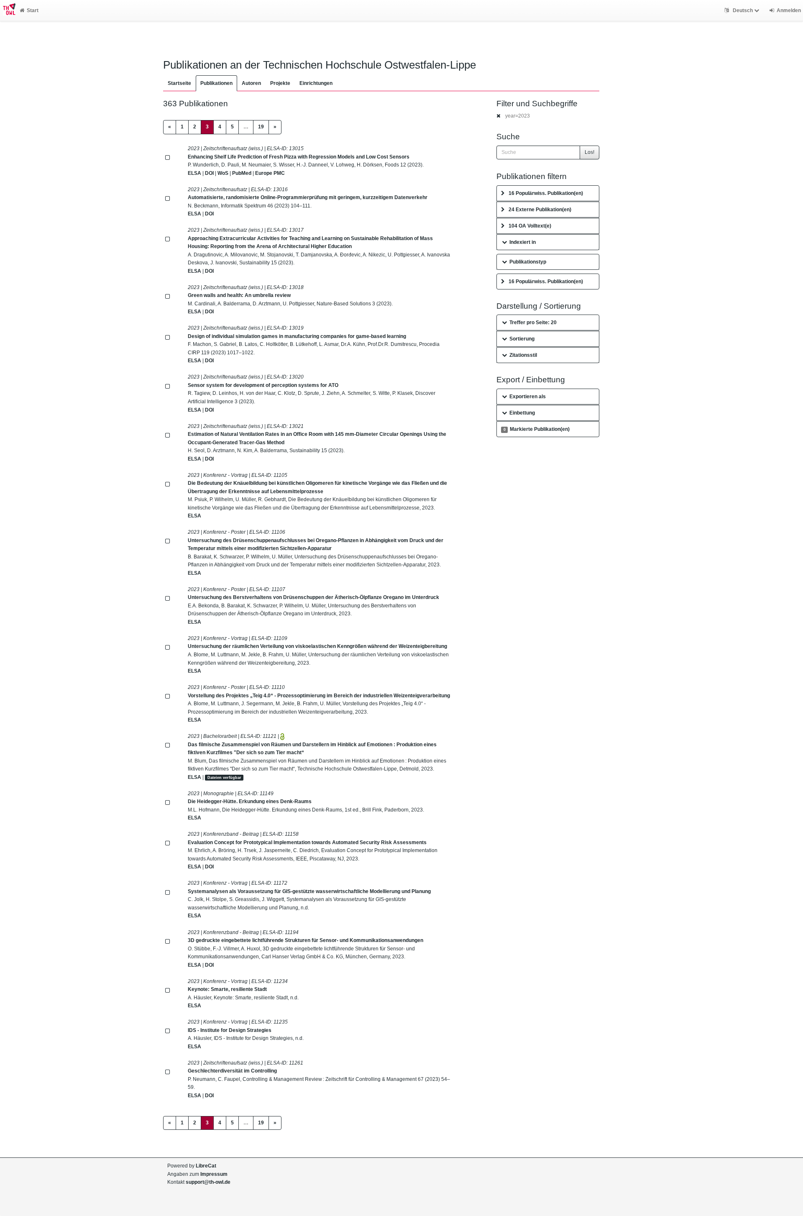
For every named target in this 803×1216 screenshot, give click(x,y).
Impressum (214, 1174)
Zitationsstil (523, 355)
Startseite (179, 83)
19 (261, 127)
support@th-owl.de (208, 1182)
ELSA (194, 173)
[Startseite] (7, 10)
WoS (222, 173)
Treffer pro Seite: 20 (533, 322)
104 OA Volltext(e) (530, 226)
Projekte (280, 83)
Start (32, 10)
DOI (209, 173)
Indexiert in (522, 242)
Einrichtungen (315, 83)
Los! (589, 152)
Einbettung (522, 413)
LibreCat (206, 1166)
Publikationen (216, 83)
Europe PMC (270, 173)
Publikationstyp (527, 262)
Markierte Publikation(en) (537, 429)
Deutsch (742, 10)
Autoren (251, 83)
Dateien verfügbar (224, 778)
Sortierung (521, 339)
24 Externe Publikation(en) (540, 209)
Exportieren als (527, 396)
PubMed (241, 173)
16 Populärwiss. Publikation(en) (546, 193)
